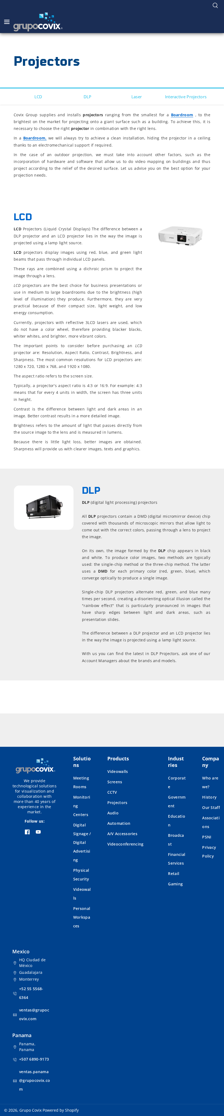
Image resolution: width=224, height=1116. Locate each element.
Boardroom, (35, 138)
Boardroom (182, 114)
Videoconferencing (125, 844)
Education (176, 821)
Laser (136, 96)
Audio (113, 813)
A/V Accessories (122, 833)
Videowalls (82, 894)
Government (176, 801)
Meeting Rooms (81, 782)
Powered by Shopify (61, 1110)
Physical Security (81, 875)
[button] (215, 5)
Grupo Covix (30, 1110)
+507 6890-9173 (34, 1059)
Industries (176, 761)
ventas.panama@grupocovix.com (34, 1080)
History (209, 797)
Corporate (176, 782)
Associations (211, 822)
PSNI (206, 837)
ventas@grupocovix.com (34, 1014)
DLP (88, 96)
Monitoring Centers (81, 805)
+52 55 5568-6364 (31, 993)
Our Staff (211, 807)
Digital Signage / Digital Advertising (82, 842)
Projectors (117, 802)
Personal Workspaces (81, 917)
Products (118, 758)
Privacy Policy (209, 852)
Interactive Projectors (186, 96)
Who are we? (210, 782)
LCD (38, 96)
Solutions (82, 761)
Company (210, 761)
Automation (119, 823)
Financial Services (176, 859)
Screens (114, 781)
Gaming (175, 883)
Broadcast (176, 840)
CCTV (112, 792)
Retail (173, 873)
